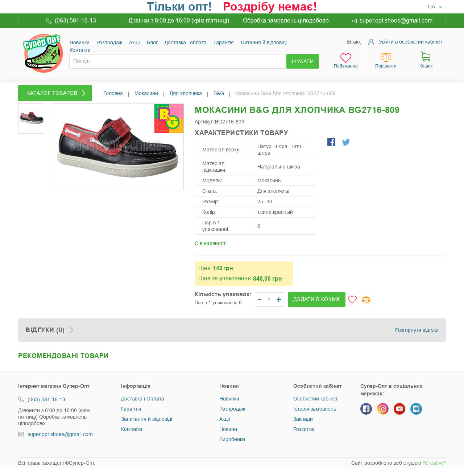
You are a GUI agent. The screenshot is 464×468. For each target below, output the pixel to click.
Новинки (80, 42)
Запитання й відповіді (146, 419)
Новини (228, 429)
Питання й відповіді (264, 42)
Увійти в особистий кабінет (410, 42)
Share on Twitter (346, 142)
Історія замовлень (314, 409)
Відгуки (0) (45, 330)
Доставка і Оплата (142, 399)
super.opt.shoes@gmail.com (396, 20)
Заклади (303, 419)
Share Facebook (332, 142)
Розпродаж (109, 42)
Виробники (232, 439)
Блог (152, 42)
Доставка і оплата (186, 42)
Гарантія (224, 42)
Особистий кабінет (315, 399)
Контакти (80, 50)
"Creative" (434, 463)
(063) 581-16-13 (75, 20)
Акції (134, 42)
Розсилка (304, 429)
